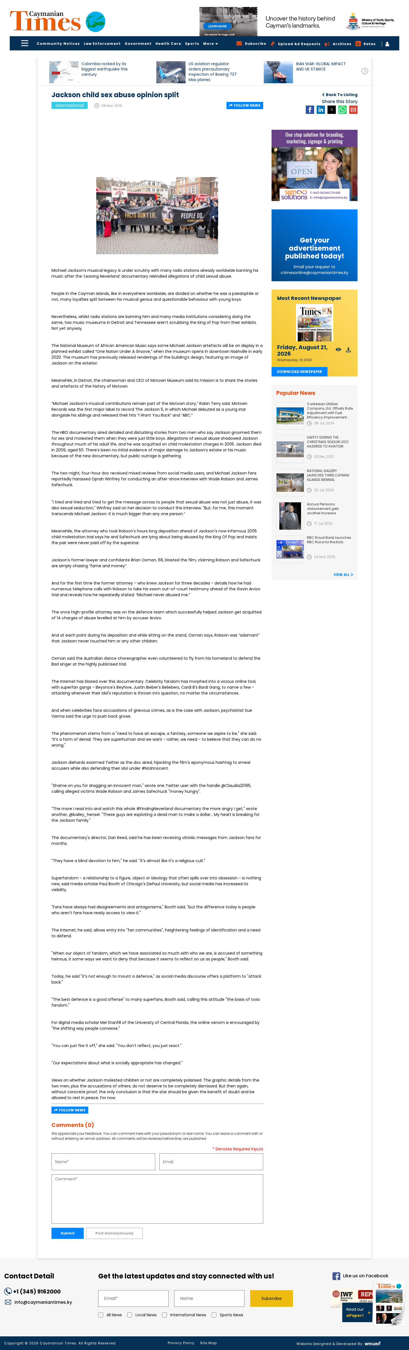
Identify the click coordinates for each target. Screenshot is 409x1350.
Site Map (208, 1343)
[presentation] (365, 71)
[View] (338, 351)
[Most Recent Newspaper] (314, 323)
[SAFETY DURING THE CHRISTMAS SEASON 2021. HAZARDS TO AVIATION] (290, 449)
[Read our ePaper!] (389, 1327)
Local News (146, 1315)
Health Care (168, 43)
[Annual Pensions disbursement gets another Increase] (290, 516)
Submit (68, 1233)
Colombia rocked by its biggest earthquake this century (105, 69)
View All (341, 574)
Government (138, 43)
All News (114, 1315)
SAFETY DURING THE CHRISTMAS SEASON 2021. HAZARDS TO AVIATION (328, 442)
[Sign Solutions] (315, 165)
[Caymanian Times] (57, 20)
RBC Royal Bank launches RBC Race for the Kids (329, 539)
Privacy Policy (181, 1343)
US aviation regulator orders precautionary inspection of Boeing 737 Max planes (213, 71)
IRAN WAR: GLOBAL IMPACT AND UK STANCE (321, 66)
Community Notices (58, 43)
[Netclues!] (372, 1343)
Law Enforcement (102, 43)
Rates (370, 43)
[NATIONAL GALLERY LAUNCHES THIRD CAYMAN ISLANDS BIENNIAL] (290, 482)
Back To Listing (342, 94)
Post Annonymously (114, 1233)
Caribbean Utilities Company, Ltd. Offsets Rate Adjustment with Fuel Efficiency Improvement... (330, 411)
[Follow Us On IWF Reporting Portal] (345, 1299)
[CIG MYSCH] (299, 21)
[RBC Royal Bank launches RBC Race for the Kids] (290, 549)
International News (188, 1315)
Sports (192, 43)
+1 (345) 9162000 (37, 1291)
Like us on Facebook (365, 1276)
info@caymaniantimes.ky (43, 1302)
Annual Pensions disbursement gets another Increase (323, 508)
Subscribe (272, 1298)
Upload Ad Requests (299, 43)
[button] (63, 72)
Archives (342, 43)
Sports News (231, 1315)
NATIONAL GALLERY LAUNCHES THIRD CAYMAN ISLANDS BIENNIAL (328, 475)
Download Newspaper (299, 371)
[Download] (348, 351)
